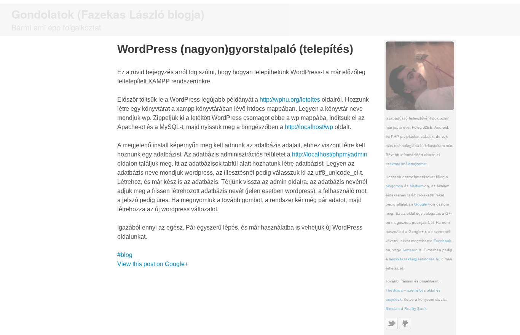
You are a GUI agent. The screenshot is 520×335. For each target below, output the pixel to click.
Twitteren (410, 250)
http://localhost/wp (309, 127)
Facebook (442, 241)
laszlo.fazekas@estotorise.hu (414, 259)
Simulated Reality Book (406, 308)
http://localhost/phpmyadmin (329, 154)
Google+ (421, 204)
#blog (124, 255)
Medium (416, 186)
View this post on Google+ (152, 264)
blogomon (394, 186)
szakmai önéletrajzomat (406, 164)
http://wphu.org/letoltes (290, 99)
